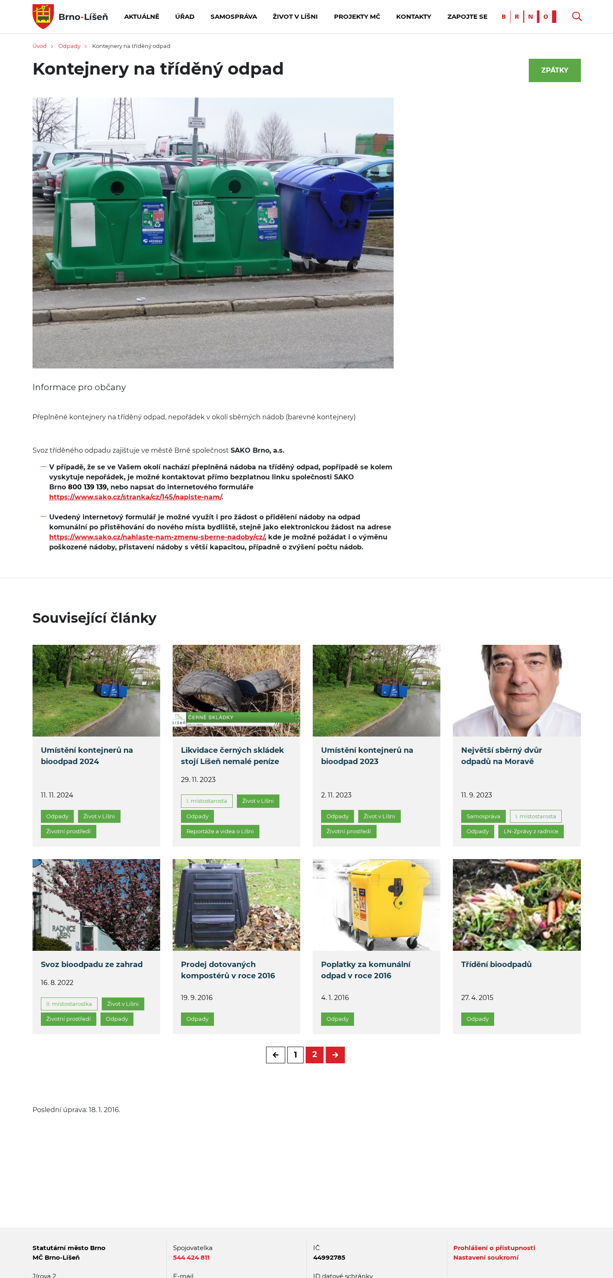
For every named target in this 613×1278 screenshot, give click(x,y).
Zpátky (554, 70)
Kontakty (413, 16)
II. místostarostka (69, 1003)
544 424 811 (191, 1257)
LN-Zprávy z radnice (531, 831)
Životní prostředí (68, 831)
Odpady (69, 46)
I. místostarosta (206, 800)
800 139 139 (86, 487)
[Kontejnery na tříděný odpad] (213, 239)
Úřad (184, 16)
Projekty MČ (357, 16)
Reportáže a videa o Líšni (220, 831)
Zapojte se (467, 16)
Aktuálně (141, 16)
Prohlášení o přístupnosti (494, 1248)
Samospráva (234, 16)
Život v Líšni (295, 16)
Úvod (40, 46)
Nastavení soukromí (486, 1257)
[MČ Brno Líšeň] (70, 16)
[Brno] (531, 16)
